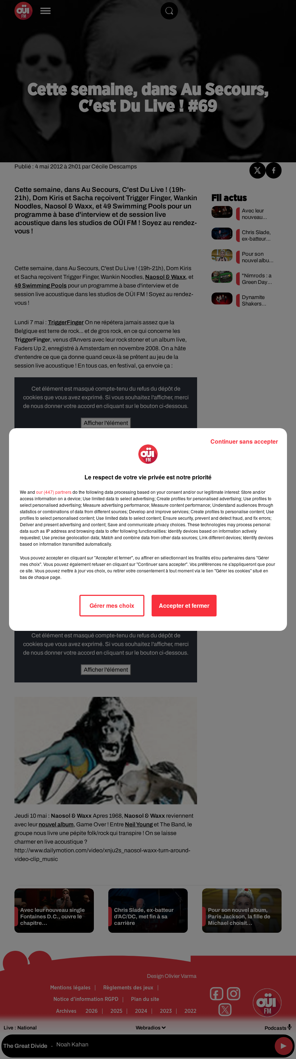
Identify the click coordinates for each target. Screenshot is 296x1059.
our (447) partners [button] (53, 492)
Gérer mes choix (112, 605)
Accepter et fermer (184, 605)
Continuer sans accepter (244, 441)
